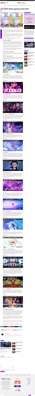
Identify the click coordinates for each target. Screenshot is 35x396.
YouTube (16, 120)
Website (13, 367)
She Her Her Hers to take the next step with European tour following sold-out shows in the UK (5, 349)
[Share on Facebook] (1, 30)
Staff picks (8, 5)
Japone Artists (29, 383)
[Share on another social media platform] (1, 37)
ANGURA (29, 379)
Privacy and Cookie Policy (26, 395)
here (33, 34)
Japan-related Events (16, 5)
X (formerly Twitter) (10, 120)
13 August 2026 (17, 346)
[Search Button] (34, 5)
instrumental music (16, 323)
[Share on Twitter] (1, 31)
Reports (25, 5)
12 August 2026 (17, 349)
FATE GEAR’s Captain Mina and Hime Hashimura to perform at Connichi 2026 (19, 342)
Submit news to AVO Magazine (2, 0)
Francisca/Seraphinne (7, 333)
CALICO (4, 323)
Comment (1, 358)
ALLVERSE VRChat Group (18, 321)
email (29, 36)
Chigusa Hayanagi (11, 323)
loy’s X (11, 321)
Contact (30, 5)
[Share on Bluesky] (1, 36)
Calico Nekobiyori (7, 323)
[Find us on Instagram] (3, 2)
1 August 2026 (17, 352)
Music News (11, 5)
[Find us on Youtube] (4, 2)
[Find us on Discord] (7, 2)
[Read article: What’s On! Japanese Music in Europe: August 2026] (13, 352)
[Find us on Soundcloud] (6, 2)
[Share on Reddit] (1, 32)
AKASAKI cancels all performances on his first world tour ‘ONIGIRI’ (31, 59)
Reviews (22, 5)
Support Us (6, 0)
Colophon (27, 5)
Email (1, 367)
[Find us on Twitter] (2, 2)
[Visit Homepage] (21, 3)
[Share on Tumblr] (1, 34)
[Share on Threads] (1, 35)
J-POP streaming (28, 382)
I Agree (29, 395)
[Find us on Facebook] (0, 2)
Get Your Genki (29, 380)
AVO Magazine (5, 5)
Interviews (20, 5)
